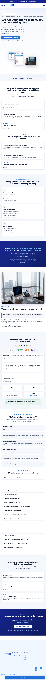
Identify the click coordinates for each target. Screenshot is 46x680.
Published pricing (18, 603)
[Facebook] (36, 668)
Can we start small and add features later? (14, 527)
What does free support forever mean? (13, 486)
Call (2, 677)
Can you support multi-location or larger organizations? (18, 522)
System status (29, 603)
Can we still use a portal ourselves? (12, 510)
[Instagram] (41, 668)
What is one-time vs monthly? (11, 518)
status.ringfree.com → (36, 402)
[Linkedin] (36, 670)
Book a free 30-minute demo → (10, 37)
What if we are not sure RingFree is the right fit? (16, 539)
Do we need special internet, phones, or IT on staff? (17, 506)
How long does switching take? (12, 490)
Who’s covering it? (29, 259)
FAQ (24, 603)
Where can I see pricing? (10, 535)
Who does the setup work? (10, 494)
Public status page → (34, 395)
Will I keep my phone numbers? (12, 477)
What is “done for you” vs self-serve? (13, 547)
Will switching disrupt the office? (12, 502)
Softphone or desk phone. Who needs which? (15, 514)
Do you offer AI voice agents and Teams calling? (16, 543)
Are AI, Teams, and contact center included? (15, 531)
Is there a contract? (9, 481)
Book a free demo (25, 677)
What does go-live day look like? (12, 498)
